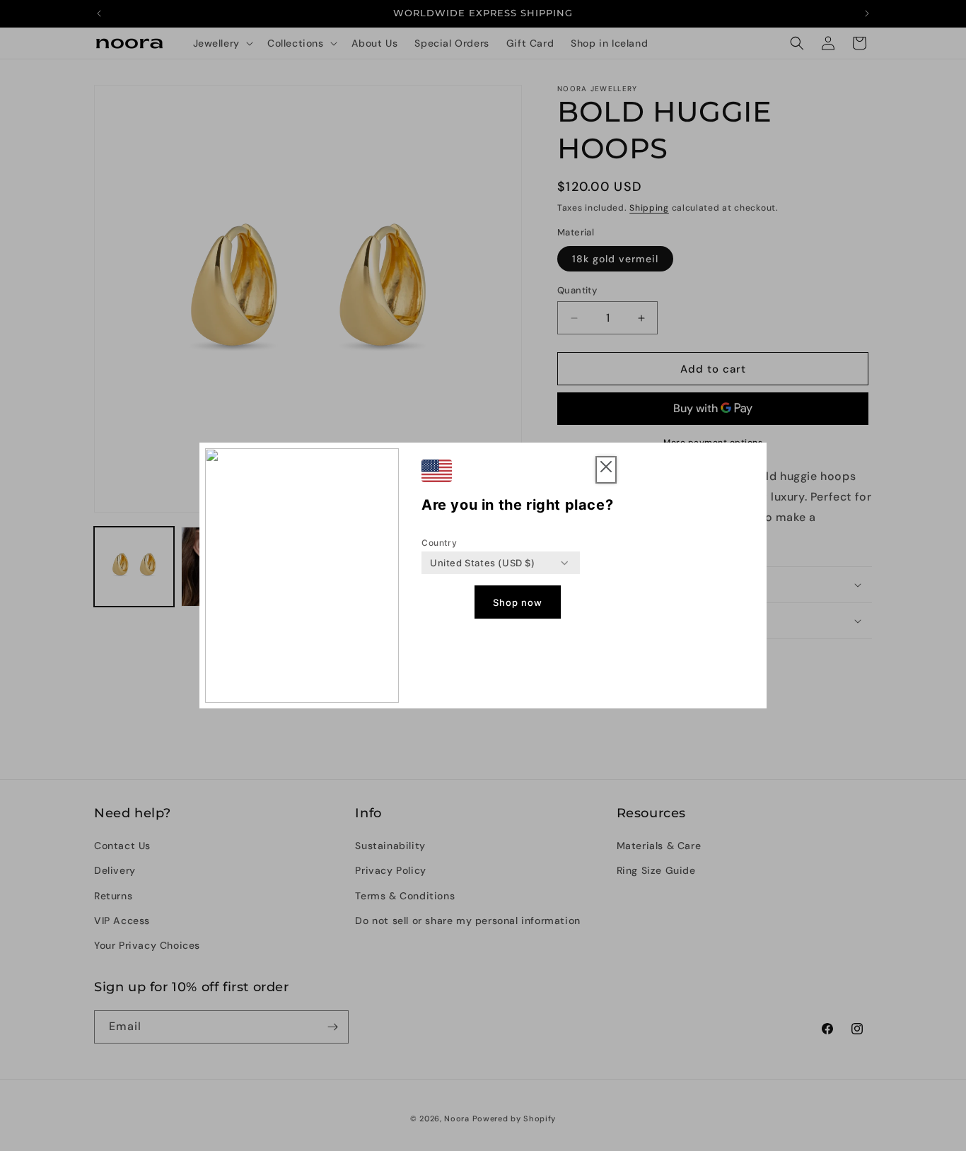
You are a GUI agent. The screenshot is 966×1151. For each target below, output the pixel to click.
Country (439, 542)
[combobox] (482, 563)
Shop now (517, 602)
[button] (606, 470)
